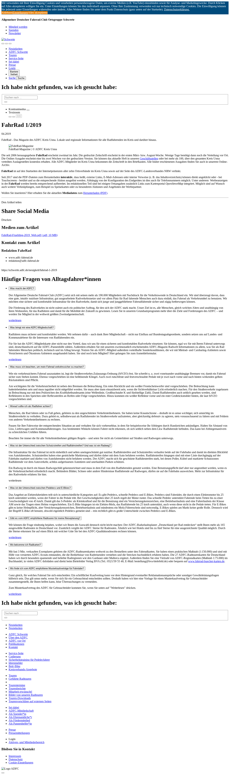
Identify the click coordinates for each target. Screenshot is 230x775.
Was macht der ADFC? (22, 288)
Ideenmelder (16, 662)
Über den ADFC (18, 637)
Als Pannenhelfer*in (20, 723)
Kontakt (13, 647)
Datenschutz (16, 759)
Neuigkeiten (15, 48)
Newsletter (15, 33)
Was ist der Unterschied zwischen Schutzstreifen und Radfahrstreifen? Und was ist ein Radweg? (60, 445)
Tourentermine (17, 685)
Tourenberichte (17, 688)
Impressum (15, 756)
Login (12, 68)
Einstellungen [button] (20, 12)
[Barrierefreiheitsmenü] (2, 43)
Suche (12, 77)
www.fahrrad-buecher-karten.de (206, 561)
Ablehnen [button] (7, 12)
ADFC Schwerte (18, 51)
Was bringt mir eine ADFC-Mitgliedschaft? (32, 327)
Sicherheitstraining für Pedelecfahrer (29, 659)
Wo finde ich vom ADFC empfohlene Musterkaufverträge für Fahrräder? (47, 568)
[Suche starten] (5, 101)
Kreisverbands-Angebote (23, 669)
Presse (12, 64)
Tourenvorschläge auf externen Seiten (30, 701)
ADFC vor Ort (17, 640)
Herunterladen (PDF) (95, 192)
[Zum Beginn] (2, 772)
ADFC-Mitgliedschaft (21, 710)
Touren (13, 55)
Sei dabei (14, 61)
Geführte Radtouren (20, 678)
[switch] (28, 110)
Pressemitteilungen (19, 732)
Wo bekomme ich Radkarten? (25, 544)
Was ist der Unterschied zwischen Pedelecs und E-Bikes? (40, 488)
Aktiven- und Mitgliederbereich (26, 742)
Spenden (14, 30)
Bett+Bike (14, 666)
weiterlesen (15, 320)
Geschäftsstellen (149, 158)
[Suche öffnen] (6, 43)
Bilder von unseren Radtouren (26, 694)
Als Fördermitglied (19, 720)
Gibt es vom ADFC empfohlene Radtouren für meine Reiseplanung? (45, 518)
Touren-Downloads (20, 698)
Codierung (15, 656)
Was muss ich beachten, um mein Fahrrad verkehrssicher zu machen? (47, 366)
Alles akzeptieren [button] (38, 12)
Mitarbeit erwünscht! (20, 691)
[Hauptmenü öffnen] (10, 43)
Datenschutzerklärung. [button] (177, 9)
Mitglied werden (18, 26)
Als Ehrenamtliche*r (20, 717)
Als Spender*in (17, 713)
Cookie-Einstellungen (21, 762)
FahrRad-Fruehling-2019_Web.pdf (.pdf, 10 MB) (29, 235)
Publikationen (16, 643)
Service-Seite (16, 58)
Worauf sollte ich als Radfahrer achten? (30, 406)
